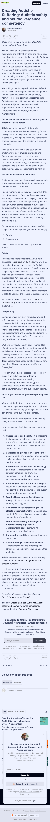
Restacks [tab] (17, 682)
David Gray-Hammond (15, 28)
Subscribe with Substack (26, 784)
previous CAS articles (24, 262)
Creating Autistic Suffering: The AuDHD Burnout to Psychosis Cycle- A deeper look (17, 721)
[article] (25, 727)
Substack (15, 819)
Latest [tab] (10, 712)
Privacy (27, 811)
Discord (26, 597)
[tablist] (12, 682)
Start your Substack (20, 815)
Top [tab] (4, 712)
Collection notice (40, 811)
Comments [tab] (7, 682)
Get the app (34, 815)
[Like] (4, 36)
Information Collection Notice (29, 792)
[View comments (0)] (9, 36)
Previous (9, 666)
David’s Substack (10, 597)
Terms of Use (36, 789)
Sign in (45, 3)
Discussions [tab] (19, 712)
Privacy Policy (25, 794)
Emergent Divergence (28, 609)
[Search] (45, 711)
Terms (32, 811)
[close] (43, 734)
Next (42, 666)
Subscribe (36, 3)
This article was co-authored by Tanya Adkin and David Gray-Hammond (19, 728)
